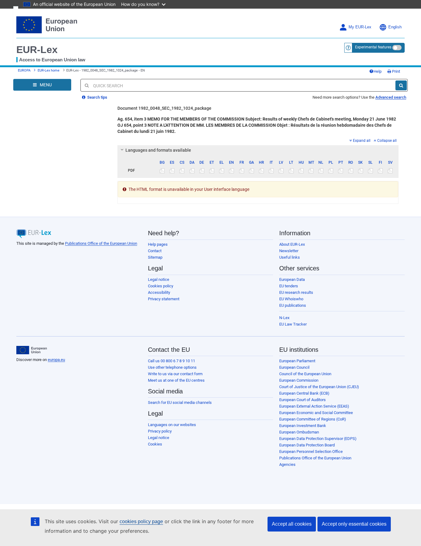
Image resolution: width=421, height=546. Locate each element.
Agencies (287, 464)
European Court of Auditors (302, 399)
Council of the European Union (305, 374)
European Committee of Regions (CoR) (312, 419)
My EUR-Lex (360, 27)
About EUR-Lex (292, 244)
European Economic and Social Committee (316, 412)
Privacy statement (163, 299)
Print (395, 71)
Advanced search (390, 97)
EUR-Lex (37, 49)
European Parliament (297, 361)
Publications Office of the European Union (101, 243)
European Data (292, 279)
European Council (294, 367)
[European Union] (31, 350)
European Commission (298, 380)
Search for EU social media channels (180, 402)
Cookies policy (160, 286)
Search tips (96, 97)
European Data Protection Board (307, 445)
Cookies (155, 444)
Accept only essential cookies (354, 524)
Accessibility (159, 292)
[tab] (258, 150)
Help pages (158, 244)
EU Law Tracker (293, 324)
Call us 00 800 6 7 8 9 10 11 (171, 361)
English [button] (395, 27)
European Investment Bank (302, 425)
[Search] (401, 85)
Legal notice (158, 279)
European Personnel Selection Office (311, 451)
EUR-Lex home (48, 70)
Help (378, 71)
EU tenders (288, 286)
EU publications (292, 305)
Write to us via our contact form (175, 374)
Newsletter (288, 250)
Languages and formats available (158, 150)
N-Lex (284, 317)
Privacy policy (160, 431)
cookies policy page (141, 521)
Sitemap (155, 257)
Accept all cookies (292, 524)
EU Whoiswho (291, 299)
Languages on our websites (172, 424)
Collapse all (387, 140)
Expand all (361, 140)
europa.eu (56, 359)
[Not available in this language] (162, 170)
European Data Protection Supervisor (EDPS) (318, 438)
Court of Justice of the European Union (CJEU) (319, 386)
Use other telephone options (172, 367)
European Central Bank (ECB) (304, 393)
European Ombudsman (299, 432)
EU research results (296, 292)
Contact (154, 250)
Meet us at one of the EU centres (176, 380)
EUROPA (24, 70)
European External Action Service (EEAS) (314, 406)
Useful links (289, 257)
